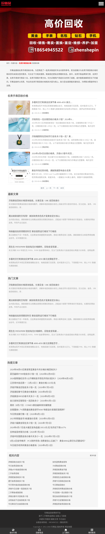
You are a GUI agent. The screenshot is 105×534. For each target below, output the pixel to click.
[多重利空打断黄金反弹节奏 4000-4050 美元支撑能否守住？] (17, 107)
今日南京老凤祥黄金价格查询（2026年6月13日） (32, 445)
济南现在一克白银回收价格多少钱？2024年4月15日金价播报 (59, 119)
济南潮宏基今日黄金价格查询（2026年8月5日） (31, 392)
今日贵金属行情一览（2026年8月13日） (28, 414)
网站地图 (68, 527)
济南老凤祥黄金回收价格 (62, 489)
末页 (62, 188)
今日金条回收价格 (15, 466)
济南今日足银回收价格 (61, 500)
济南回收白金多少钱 (16, 462)
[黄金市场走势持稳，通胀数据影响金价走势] (17, 176)
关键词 (42, 519)
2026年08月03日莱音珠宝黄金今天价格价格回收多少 (33, 369)
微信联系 (92, 533)
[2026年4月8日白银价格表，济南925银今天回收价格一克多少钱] (17, 159)
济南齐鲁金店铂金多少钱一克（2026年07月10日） (32, 387)
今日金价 (62, 519)
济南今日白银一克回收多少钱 (20, 489)
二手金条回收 (13, 473)
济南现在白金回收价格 (61, 477)
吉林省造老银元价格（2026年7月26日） (28, 432)
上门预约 (65, 533)
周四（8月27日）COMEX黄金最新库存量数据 (30, 405)
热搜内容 (14, 63)
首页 (7, 63)
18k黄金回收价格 (59, 466)
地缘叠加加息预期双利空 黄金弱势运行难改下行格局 (32, 231)
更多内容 (93, 455)
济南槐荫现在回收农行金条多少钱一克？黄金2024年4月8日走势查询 (62, 136)
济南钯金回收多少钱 (16, 477)
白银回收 (45, 130)
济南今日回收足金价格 (61, 481)
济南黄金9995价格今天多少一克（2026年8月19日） (33, 396)
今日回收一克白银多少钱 (62, 493)
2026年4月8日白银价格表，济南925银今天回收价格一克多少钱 (60, 153)
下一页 (56, 188)
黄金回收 (45, 147)
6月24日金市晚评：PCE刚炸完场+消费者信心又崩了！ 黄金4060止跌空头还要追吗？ (48, 441)
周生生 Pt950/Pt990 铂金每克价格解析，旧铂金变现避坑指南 (36, 247)
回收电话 (39, 533)
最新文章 (54, 519)
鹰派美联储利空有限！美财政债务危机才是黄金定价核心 (34, 216)
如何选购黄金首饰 (59, 462)
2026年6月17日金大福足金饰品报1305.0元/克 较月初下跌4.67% (38, 427)
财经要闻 (45, 113)
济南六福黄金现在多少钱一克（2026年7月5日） (31, 423)
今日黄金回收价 (58, 485)
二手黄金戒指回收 (15, 493)
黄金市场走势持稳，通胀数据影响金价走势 (51, 170)
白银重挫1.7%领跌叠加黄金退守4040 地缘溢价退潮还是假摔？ (38, 410)
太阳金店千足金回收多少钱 (19, 500)
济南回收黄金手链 (59, 470)
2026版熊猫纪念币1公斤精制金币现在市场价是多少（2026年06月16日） (42, 378)
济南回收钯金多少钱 (60, 473)
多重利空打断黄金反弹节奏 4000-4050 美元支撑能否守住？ (58, 102)
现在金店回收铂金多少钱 (62, 496)
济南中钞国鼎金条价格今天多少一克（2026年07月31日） (35, 436)
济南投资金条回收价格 (61, 504)
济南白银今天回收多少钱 (18, 496)
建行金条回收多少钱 (16, 481)
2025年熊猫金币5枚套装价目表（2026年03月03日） (33, 418)
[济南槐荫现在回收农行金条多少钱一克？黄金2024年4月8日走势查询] (17, 142)
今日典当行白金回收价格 (18, 504)
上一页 (48, 188)
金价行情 (13, 533)
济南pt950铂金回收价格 (17, 470)
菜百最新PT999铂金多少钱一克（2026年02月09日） (33, 374)
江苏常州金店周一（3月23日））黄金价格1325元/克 (33, 383)
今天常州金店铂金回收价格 (19, 485)
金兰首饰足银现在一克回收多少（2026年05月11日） (33, 401)
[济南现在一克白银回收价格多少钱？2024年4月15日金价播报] (17, 125)
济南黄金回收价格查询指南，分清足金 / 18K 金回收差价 (34, 201)
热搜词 (47, 519)
